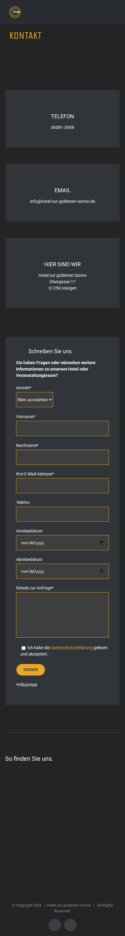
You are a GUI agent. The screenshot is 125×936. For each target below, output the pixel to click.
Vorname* (25, 416)
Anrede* (23, 387)
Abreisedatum (29, 559)
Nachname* (27, 445)
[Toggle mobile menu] (113, 9)
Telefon (23, 502)
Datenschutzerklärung (72, 647)
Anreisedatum (29, 530)
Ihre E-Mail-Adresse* (35, 473)
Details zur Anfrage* (35, 587)
